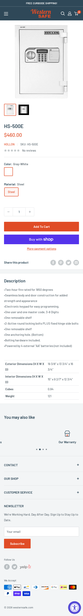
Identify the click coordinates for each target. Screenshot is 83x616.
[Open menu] (6, 13)
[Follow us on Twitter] (14, 567)
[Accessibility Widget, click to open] (74, 607)
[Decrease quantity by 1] (8, 212)
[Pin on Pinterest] (61, 262)
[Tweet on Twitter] (68, 262)
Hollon (9, 144)
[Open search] (63, 14)
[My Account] (70, 14)
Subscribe (17, 543)
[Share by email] (76, 262)
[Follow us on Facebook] (7, 567)
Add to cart (41, 226)
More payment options (41, 248)
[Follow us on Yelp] (25, 567)
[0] (76, 14)
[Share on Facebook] (53, 262)
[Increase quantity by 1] (30, 212)
